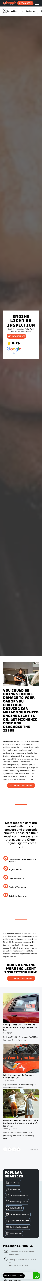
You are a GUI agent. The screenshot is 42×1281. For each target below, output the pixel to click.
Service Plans (12, 11)
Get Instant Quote (16, 336)
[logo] (9, 3)
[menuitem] (35, 3)
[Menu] (35, 3)
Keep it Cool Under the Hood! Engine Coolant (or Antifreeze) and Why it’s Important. (20, 1123)
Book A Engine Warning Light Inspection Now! (21, 968)
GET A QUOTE (25, 3)
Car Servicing (31, 11)
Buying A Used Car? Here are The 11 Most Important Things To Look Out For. (20, 1027)
